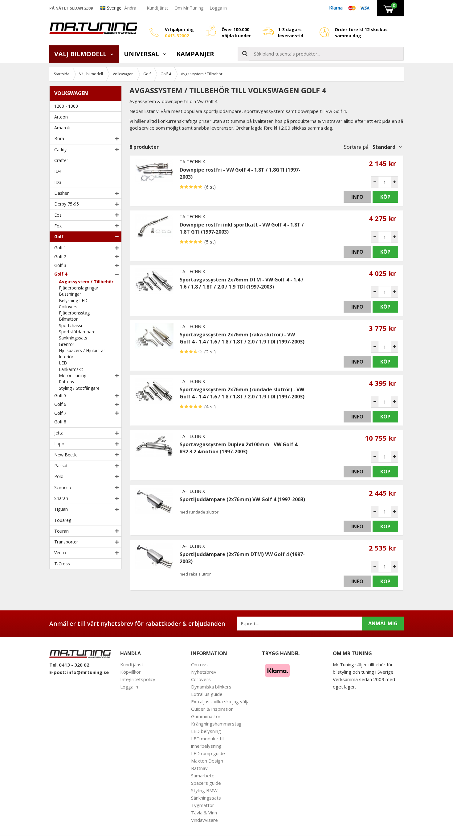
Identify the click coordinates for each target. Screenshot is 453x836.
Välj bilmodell (81, 54)
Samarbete (202, 775)
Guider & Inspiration (212, 709)
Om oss (199, 664)
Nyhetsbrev (203, 672)
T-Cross (62, 564)
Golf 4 (60, 274)
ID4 (57, 171)
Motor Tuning (72, 375)
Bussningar (70, 294)
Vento (60, 552)
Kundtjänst (157, 8)
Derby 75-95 (66, 204)
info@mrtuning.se (88, 672)
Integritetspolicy (137, 679)
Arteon (61, 117)
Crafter (61, 160)
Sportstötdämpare (77, 332)
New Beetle (66, 455)
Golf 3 (60, 265)
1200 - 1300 (66, 106)
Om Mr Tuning (188, 8)
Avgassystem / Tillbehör (86, 282)
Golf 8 (60, 422)
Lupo (59, 444)
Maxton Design (207, 761)
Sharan (61, 498)
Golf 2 (60, 257)
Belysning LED (73, 300)
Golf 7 (60, 413)
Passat (61, 465)
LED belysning (206, 731)
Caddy (60, 149)
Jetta (58, 433)
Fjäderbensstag (74, 313)
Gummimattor (206, 716)
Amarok (62, 128)
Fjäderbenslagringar (78, 288)
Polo (58, 476)
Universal (142, 54)
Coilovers (68, 307)
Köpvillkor (130, 672)
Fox (58, 226)
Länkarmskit (71, 369)
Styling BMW (204, 790)
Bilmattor (68, 319)
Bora (59, 138)
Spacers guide (206, 783)
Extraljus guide (206, 694)
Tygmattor (202, 805)
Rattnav (66, 382)
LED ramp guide (208, 753)
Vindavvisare (204, 820)
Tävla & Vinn (204, 812)
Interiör (66, 357)
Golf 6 (60, 404)
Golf (58, 236)
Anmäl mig (383, 623)
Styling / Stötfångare (79, 388)
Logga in (218, 8)
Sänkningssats (73, 338)
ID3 (57, 182)
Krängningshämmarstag (216, 724)
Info (357, 196)
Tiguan (61, 509)
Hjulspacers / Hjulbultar (82, 350)
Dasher (61, 193)
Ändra (130, 8)
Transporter (66, 542)
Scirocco (62, 487)
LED (63, 363)
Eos (58, 215)
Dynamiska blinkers (211, 687)
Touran (61, 531)
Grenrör (66, 344)
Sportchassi (70, 325)
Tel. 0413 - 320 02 (69, 665)
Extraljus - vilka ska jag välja (220, 701)
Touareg (62, 520)
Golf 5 (60, 395)
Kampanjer (195, 54)
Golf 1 (60, 248)
